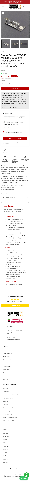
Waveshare (6, 446)
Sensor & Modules (8, 398)
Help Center (6, 356)
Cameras (5, 404)
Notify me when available (15, 138)
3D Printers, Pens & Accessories (11, 411)
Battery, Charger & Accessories (11, 421)
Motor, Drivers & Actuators (10, 417)
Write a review (15, 305)
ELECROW (5, 459)
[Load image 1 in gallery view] (5, 44)
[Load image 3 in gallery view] (24, 44)
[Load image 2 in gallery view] (15, 44)
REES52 (5, 430)
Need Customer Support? (15, 161)
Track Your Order (7, 353)
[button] (3, 6)
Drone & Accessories (8, 407)
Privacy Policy (7, 366)
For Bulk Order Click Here (5, 161)
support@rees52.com (14, 339)
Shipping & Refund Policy (10, 363)
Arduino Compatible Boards (10, 394)
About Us (5, 376)
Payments (6, 372)
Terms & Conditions (8, 359)
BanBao (5, 456)
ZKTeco (5, 452)
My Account (6, 350)
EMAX (4, 443)
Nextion (5, 439)
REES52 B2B (6, 369)
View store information (9, 152)
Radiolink (6, 449)
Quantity (3, 80)
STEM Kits (6, 391)
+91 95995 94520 (13, 337)
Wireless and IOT (8, 414)
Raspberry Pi (6, 388)
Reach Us (5, 379)
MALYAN (5, 462)
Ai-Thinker (6, 436)
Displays (5, 401)
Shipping (3, 78)
